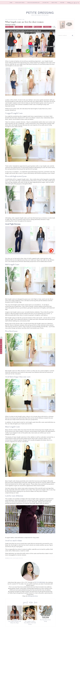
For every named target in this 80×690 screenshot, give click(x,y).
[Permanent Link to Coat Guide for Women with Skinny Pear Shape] (14, 619)
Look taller (10, 19)
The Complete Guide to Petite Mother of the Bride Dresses (30, 623)
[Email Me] (76, 1)
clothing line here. (33, 596)
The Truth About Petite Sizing (45, 620)
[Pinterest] (73, 1)
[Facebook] (69, 1)
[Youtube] (71, 1)
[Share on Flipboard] (1, 344)
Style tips (15, 19)
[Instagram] (74, 1)
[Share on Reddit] (1, 346)
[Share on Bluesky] (1, 353)
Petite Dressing (40, 12)
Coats (6, 19)
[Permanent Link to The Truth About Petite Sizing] (45, 618)
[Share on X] (1, 351)
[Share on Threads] (1, 349)
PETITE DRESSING (40, 582)
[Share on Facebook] (1, 342)
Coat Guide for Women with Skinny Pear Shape (14, 622)
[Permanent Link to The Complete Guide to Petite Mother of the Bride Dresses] (30, 619)
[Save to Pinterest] (1, 340)
